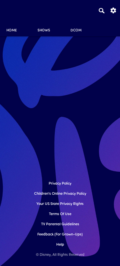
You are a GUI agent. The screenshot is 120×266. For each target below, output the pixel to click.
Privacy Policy (60, 183)
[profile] (108, 25)
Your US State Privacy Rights (60, 204)
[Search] (101, 10)
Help (60, 245)
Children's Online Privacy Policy (60, 194)
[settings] (113, 10)
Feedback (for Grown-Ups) (60, 234)
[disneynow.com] (15, 9)
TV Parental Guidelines (60, 224)
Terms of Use (60, 214)
